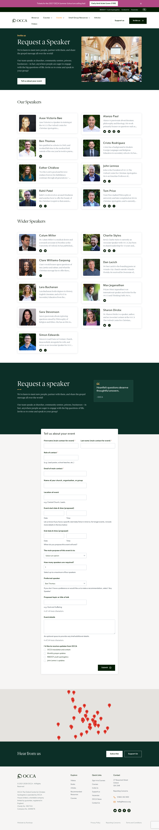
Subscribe (114, 754)
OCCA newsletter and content (58, 650)
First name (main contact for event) (59, 441)
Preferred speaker (52, 578)
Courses (46, 18)
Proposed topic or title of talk (56, 597)
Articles (97, 18)
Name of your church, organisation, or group (63, 480)
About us (35, 18)
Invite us (136, 21)
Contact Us (125, 10)
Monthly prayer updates (56, 653)
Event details (49, 617)
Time (68, 518)
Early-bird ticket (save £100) (103, 3)
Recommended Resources (76, 793)
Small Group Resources (78, 18)
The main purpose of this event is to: (59, 551)
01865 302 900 (123, 797)
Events (59, 18)
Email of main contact (54, 469)
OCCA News (96, 799)
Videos (34, 24)
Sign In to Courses (98, 781)
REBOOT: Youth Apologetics (110, 10)
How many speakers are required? (59, 562)
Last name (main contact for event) (96, 441)
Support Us (133, 754)
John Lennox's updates (55, 661)
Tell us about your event (31, 81)
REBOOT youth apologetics (57, 657)
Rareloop (29, 823)
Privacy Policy (95, 823)
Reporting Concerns (120, 791)
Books (73, 784)
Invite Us (95, 788)
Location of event (51, 492)
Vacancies (134, 10)
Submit (104, 668)
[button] (68, 692)
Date (46, 518)
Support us (119, 21)
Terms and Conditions (134, 823)
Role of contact (51, 453)
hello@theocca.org (124, 802)
